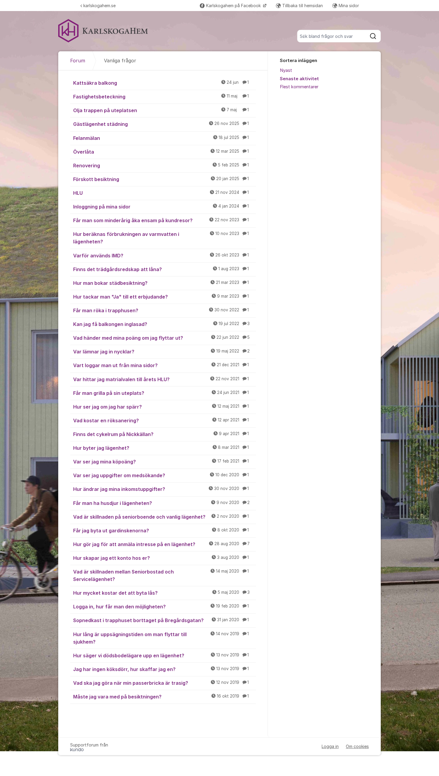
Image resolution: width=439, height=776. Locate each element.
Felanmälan (161, 138)
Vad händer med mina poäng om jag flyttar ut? (161, 338)
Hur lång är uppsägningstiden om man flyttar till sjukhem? (161, 638)
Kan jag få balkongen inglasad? (161, 324)
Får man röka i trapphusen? (161, 310)
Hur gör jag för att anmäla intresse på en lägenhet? (161, 544)
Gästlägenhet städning (161, 124)
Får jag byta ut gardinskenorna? (161, 531)
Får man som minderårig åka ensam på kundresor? (161, 220)
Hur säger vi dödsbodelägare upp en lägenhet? (161, 655)
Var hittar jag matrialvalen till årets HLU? (161, 379)
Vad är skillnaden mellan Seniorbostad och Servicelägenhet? (161, 575)
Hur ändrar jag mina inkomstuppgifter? (161, 489)
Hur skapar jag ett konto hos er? (161, 558)
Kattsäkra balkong (161, 83)
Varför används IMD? (161, 256)
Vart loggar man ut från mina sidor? (161, 365)
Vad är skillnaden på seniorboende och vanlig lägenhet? (161, 517)
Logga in (330, 746)
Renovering (161, 166)
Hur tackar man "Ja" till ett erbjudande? (161, 297)
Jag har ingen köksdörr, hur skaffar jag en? (161, 669)
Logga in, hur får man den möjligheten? (161, 607)
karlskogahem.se (99, 5)
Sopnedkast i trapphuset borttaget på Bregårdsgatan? (161, 620)
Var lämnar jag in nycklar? (161, 352)
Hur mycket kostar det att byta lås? (161, 593)
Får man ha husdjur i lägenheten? (161, 503)
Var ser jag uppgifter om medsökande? (161, 475)
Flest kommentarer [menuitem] (299, 86)
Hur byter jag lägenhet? (161, 448)
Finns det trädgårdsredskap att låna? (161, 269)
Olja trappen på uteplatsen (161, 110)
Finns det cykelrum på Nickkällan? (161, 434)
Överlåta (161, 152)
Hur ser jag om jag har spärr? (161, 407)
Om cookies (357, 746)
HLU (161, 193)
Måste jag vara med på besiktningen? (161, 697)
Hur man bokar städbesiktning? (161, 283)
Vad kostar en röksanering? (161, 420)
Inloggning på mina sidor (161, 207)
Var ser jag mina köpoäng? (161, 462)
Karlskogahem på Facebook (234, 5)
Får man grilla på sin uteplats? (161, 393)
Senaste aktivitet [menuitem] (299, 78)
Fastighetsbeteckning (161, 97)
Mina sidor (349, 5)
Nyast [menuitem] (286, 70)
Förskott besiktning (161, 179)
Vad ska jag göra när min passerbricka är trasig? (161, 683)
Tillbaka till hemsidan (302, 5)
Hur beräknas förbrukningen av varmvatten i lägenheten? (161, 238)
